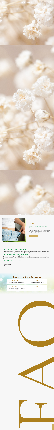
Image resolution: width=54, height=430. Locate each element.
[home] (27, 2)
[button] (49, 1)
